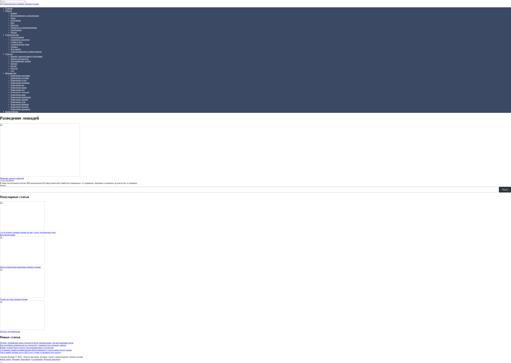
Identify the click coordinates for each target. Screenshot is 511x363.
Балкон (14, 13)
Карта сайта (5, 359)
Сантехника (16, 30)
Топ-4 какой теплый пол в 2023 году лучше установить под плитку (30, 352)
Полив (14, 66)
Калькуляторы (11, 111)
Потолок (14, 25)
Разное (14, 32)
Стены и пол (16, 42)
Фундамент (16, 49)
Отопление (16, 20)
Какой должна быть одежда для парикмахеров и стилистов (26, 347)
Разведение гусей (18, 80)
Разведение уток (18, 102)
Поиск (3, 185)
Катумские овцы (7, 235)
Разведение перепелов (21, 97)
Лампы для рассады (19, 59)
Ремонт (8, 11)
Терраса (14, 47)
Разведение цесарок (20, 107)
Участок (9, 54)
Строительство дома (20, 44)
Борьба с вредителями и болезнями (26, 56)
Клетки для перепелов (10, 331)
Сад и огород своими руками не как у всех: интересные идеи (28, 232)
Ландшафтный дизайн (21, 61)
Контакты (25, 359)
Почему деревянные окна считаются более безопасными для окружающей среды (36, 343)
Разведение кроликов (20, 75)
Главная (9, 8)
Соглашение (37, 359)
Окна (13, 18)
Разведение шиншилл (20, 109)
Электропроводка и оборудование (26, 51)
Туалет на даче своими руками (14, 299)
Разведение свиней (19, 99)
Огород (14, 63)
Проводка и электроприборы (24, 28)
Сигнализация (17, 37)
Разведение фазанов (20, 104)
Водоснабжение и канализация (25, 16)
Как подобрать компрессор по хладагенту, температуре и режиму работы (33, 345)
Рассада (14, 68)
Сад (12, 71)
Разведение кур (18, 90)
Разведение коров (19, 87)
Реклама (16, 359)
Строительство (12, 35)
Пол (12, 23)
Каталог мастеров (52, 359)
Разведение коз (17, 85)
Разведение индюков (20, 83)
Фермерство (10, 73)
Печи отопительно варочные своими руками (20, 267)
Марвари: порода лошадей (12, 178)
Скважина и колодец (20, 39)
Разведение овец (18, 95)
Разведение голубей (20, 78)
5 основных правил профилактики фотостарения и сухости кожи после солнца (36, 350)
